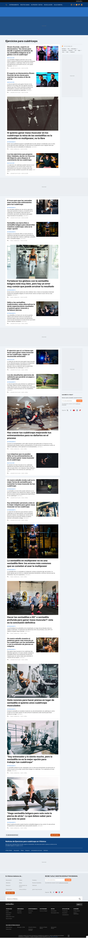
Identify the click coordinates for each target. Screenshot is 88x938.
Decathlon (64, 50)
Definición (46, 850)
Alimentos (8, 882)
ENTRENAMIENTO (14, 4)
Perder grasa (9, 889)
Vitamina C (72, 52)
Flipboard (79, 5)
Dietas (20, 882)
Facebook (74, 5)
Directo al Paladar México (43, 928)
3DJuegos (19, 910)
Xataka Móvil (8, 912)
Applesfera (8, 914)
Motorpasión (53, 910)
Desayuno (27, 850)
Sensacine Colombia (30, 930)
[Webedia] (79, 1)
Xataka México (9, 927)
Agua (79, 50)
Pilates (22, 850)
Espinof (30, 912)
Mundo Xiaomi (9, 918)
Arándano (70, 50)
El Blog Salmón (77, 910)
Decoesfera (64, 912)
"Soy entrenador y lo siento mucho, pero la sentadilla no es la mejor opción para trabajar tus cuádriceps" (29, 759)
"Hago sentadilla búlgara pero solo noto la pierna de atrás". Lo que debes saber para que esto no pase (29, 816)
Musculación (10, 57)
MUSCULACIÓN (48, 4)
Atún (63, 52)
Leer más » (15, 65)
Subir (78, 904)
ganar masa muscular (37, 889)
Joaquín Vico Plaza (15, 68)
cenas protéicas (22, 889)
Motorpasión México (53, 928)
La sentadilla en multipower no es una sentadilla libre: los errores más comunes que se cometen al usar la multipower (29, 563)
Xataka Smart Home (10, 916)
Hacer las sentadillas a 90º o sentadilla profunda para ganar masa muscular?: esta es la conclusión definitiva (30, 620)
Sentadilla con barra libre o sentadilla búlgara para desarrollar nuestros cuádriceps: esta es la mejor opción (21, 226)
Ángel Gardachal (15, 149)
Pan (68, 48)
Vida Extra (19, 912)
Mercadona (73, 48)
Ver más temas (10, 892)
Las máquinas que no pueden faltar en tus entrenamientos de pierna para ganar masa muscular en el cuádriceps (20, 457)
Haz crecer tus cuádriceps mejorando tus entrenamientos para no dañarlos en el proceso (29, 435)
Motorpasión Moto (55, 912)
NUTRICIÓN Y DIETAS (36, 4)
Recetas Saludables (36, 882)
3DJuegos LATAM (21, 927)
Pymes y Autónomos (76, 913)
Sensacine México (32, 927)
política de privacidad (63, 882)
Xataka (7, 910)
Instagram (71, 5)
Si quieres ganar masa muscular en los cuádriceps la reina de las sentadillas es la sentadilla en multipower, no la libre (29, 135)
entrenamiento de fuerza (36, 850)
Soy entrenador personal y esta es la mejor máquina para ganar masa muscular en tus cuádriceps (21, 505)
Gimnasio (64, 48)
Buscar (79, 899)
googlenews (81, 5)
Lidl (75, 50)
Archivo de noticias (13, 835)
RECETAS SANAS (24, 4)
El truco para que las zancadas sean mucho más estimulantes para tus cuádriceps (19, 202)
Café (67, 52)
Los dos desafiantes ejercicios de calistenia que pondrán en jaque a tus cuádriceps (20, 377)
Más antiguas (55, 835)
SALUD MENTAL (58, 4)
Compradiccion (65, 914)
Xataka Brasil (8, 929)
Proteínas (34, 880)
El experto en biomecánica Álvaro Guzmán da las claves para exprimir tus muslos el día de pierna (20, 76)
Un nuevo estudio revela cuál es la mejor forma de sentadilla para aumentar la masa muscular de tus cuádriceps (21, 483)
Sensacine (30, 910)
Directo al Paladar (43, 910)
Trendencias (65, 910)
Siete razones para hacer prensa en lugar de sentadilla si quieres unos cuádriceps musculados (30, 703)
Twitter (67, 410)
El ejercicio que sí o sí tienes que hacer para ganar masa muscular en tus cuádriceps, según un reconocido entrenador (20, 353)
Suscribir (79, 400)
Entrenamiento (11, 141)
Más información (54, 936)
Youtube (76, 5)
